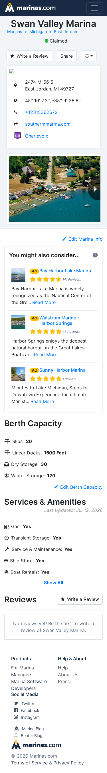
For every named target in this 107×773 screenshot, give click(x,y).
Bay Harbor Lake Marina (65, 270)
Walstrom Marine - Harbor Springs (59, 320)
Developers (23, 688)
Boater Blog (32, 735)
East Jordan (65, 31)
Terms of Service (29, 763)
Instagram (30, 717)
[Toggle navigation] (94, 8)
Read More (44, 302)
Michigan (38, 31)
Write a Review (33, 56)
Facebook (30, 710)
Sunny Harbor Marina (62, 370)
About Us (68, 674)
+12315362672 (41, 112)
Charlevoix (36, 136)
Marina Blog (33, 728)
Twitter (27, 703)
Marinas (14, 31)
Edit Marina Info (85, 239)
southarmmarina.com (47, 124)
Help (63, 668)
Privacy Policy (68, 763)
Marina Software (29, 681)
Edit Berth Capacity (81, 487)
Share (66, 56)
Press (64, 681)
